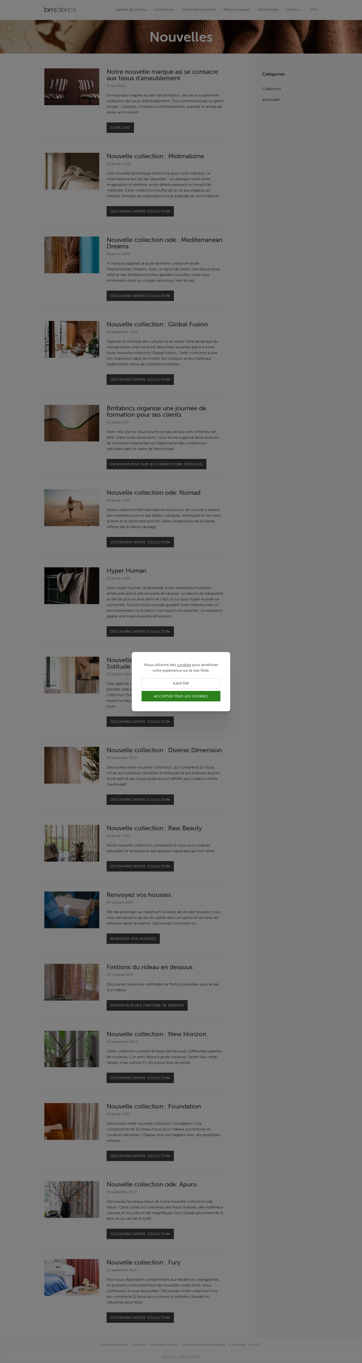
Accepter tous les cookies (181, 696)
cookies (184, 664)
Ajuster (181, 683)
